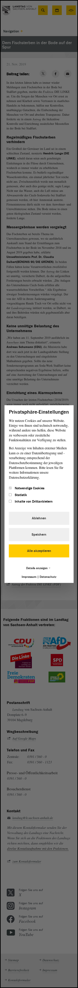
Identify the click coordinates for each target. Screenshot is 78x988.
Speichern (39, 534)
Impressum (29, 577)
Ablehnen (39, 518)
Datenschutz (48, 577)
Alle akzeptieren (39, 551)
